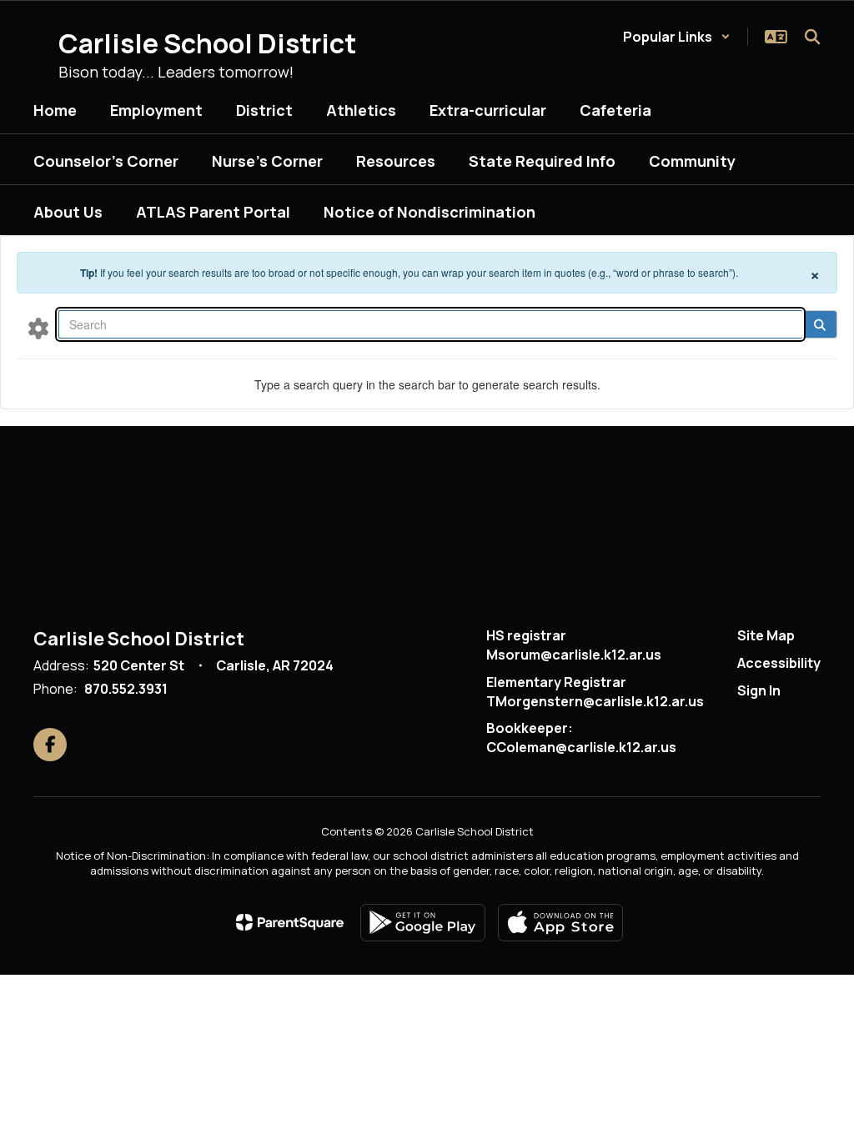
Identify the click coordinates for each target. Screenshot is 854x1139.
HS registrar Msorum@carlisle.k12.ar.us (573, 645)
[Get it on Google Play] (422, 922)
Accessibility (779, 663)
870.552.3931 (126, 689)
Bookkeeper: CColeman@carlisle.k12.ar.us (581, 737)
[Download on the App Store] (560, 922)
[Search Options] (38, 328)
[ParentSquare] (290, 922)
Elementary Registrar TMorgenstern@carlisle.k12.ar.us (595, 691)
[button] (677, 37)
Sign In (759, 690)
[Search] (819, 324)
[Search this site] (812, 36)
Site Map (766, 635)
